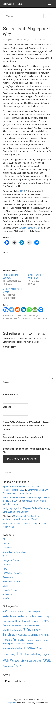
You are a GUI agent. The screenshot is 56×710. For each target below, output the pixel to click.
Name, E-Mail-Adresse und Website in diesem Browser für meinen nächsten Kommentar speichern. (26, 425)
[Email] (35, 309)
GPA (20, 630)
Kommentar (9, 346)
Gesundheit (22, 625)
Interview (7, 564)
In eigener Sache (11, 560)
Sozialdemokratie (18, 643)
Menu (9, 16)
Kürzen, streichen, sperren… (11, 276)
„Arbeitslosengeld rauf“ (29, 227)
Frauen (7, 625)
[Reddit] (17, 309)
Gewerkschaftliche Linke (14, 551)
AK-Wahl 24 (11, 612)
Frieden (14, 625)
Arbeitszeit (10, 616)
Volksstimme (9, 594)
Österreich (8, 666)
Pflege (45, 639)
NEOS (46, 635)
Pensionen (26, 318)
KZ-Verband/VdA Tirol (13, 573)
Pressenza (8, 577)
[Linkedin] (23, 309)
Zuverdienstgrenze (39, 318)
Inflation (36, 629)
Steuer (33, 648)
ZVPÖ (6, 598)
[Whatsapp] (29, 309)
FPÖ (46, 621)
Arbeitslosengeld (10, 318)
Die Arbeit (7, 547)
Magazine (11, 702)
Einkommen (36, 621)
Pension (7, 639)
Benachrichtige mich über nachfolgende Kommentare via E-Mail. (23, 438)
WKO (26, 661)
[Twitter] (11, 309)
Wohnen (33, 660)
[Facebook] (6, 309)
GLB (5, 556)
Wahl (6, 660)
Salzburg (6, 643)
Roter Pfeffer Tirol (11, 581)
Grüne (27, 629)
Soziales (29, 643)
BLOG (13, 315)
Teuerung (9, 654)
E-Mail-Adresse (11, 394)
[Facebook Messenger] (40, 309)
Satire (6, 585)
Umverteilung (33, 654)
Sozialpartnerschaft (13, 647)
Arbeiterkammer (22, 612)
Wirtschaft (17, 660)
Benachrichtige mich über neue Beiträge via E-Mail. (26, 450)
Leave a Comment (39, 39)
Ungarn (46, 654)
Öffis (40, 661)
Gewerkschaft (33, 625)
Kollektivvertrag (28, 634)
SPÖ (27, 647)
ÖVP (19, 318)
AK (5, 611)
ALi (4, 539)
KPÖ (5, 568)
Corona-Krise (8, 621)
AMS (26, 315)
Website (7, 406)
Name (6, 382)
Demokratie (22, 621)
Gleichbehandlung (10, 629)
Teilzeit (39, 648)
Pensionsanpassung (34, 640)
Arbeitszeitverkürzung (33, 616)
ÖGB (22, 191)
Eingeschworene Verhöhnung (36, 276)
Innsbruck (10, 634)
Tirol (20, 653)
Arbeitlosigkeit (34, 315)
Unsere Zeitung (10, 589)
